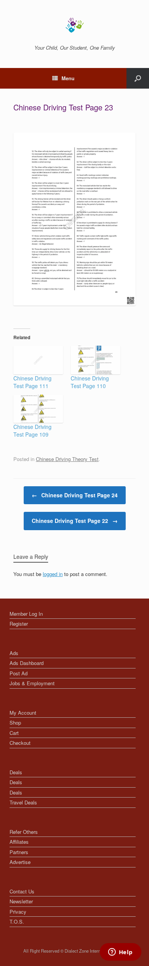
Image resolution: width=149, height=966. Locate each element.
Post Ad (19, 673)
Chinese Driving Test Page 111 (32, 382)
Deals (16, 772)
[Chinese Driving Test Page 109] (38, 409)
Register (19, 623)
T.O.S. (17, 921)
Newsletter (21, 901)
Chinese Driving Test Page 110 (90, 382)
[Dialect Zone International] (74, 25)
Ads (14, 653)
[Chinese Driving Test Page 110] (95, 360)
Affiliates (19, 841)
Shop (15, 722)
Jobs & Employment (32, 683)
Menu (68, 78)
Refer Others (24, 831)
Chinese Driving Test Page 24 (75, 495)
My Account (23, 712)
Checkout (20, 742)
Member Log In (26, 613)
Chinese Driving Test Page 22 (75, 520)
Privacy (18, 911)
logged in (53, 574)
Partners (19, 852)
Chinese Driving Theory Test (67, 459)
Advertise (20, 862)
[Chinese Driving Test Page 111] (38, 360)
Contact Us (22, 891)
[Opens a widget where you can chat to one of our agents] (120, 952)
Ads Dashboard (27, 663)
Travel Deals (23, 802)
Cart (14, 732)
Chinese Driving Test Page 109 (32, 430)
